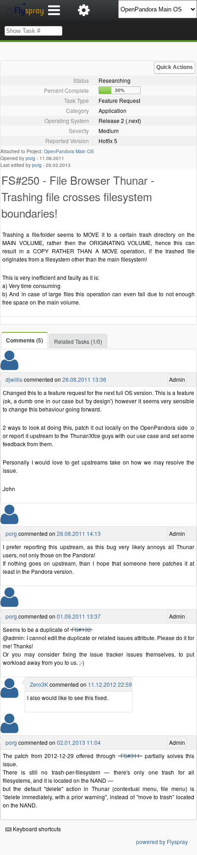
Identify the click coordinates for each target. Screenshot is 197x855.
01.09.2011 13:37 (79, 616)
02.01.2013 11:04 (79, 742)
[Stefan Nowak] (9, 520)
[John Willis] (9, 366)
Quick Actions (174, 67)
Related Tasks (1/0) (78, 341)
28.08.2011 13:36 (84, 379)
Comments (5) (24, 340)
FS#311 (130, 755)
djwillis (13, 379)
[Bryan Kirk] (9, 694)
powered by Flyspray (162, 841)
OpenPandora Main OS (69, 151)
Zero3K (39, 684)
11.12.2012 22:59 (110, 684)
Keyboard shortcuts (36, 829)
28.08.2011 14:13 (79, 533)
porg (30, 158)
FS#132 (81, 629)
